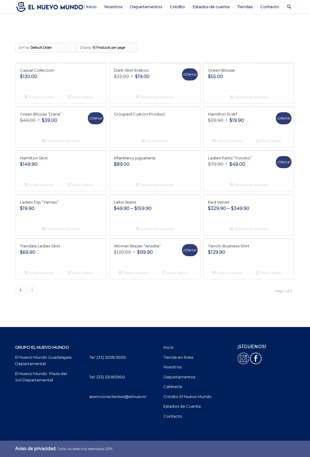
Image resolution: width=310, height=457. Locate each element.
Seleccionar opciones (157, 97)
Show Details (82, 97)
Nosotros (172, 366)
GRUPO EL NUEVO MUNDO (42, 347)
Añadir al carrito (41, 97)
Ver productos (156, 141)
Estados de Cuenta (182, 406)
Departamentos (179, 376)
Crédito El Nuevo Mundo (187, 396)
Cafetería (172, 386)
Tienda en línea (178, 357)
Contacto (172, 416)
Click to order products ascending (70, 49)
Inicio (168, 347)
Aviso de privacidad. (35, 448)
